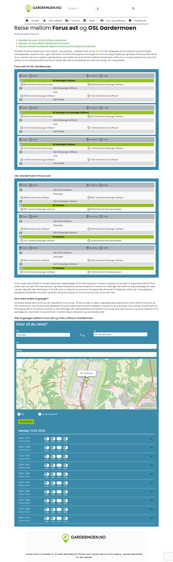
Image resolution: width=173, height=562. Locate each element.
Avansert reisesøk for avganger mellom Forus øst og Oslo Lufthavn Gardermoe (56, 46)
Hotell (92, 20)
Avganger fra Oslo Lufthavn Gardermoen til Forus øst (44, 43)
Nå (22, 414)
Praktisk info (140, 20)
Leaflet (131, 408)
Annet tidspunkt (49, 414)
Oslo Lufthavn (55, 20)
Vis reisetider (26, 421)
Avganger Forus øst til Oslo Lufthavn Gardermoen (42, 40)
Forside (35, 20)
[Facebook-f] (97, 9)
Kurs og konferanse (115, 20)
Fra (17, 331)
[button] (133, 8)
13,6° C (74, 8)
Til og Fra (75, 20)
